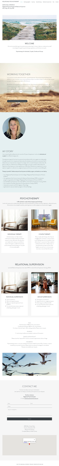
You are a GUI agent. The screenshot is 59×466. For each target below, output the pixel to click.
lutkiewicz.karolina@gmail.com (31, 398)
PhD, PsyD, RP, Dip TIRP (8, 8)
